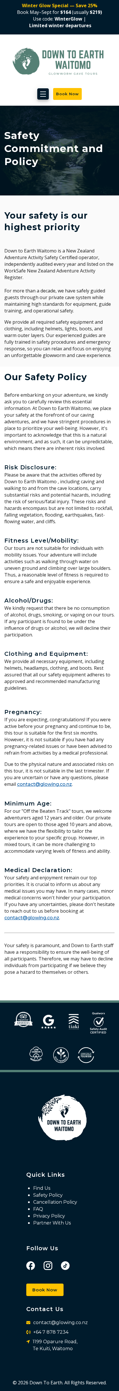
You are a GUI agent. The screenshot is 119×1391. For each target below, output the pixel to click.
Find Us (41, 1188)
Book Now (44, 1290)
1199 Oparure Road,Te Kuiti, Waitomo (55, 1345)
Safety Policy (48, 1195)
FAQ (38, 1209)
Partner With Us (52, 1223)
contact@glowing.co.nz (44, 784)
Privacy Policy (49, 1216)
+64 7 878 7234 (50, 1332)
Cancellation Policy (55, 1202)
